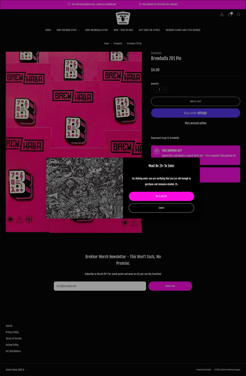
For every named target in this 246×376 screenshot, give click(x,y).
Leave (161, 208)
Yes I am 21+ (161, 196)
